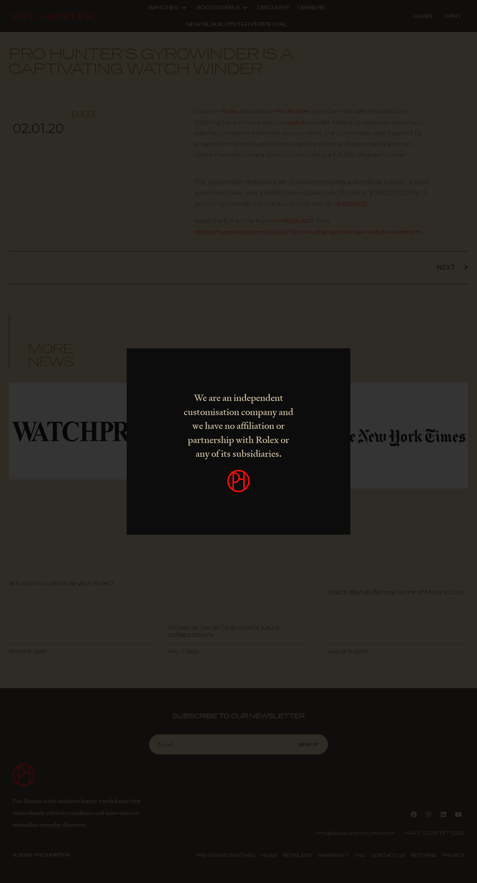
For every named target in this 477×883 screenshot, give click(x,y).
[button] (340, 359)
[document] (238, 441)
